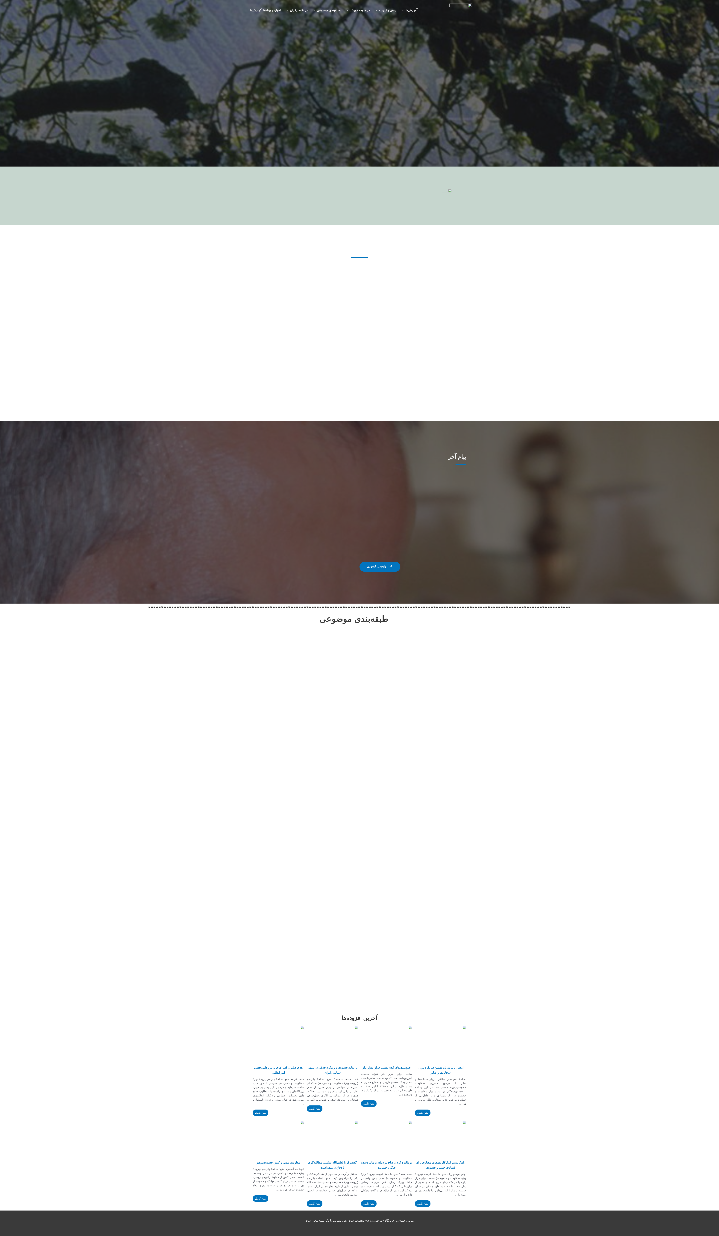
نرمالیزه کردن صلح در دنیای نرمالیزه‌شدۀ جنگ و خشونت (386, 1165)
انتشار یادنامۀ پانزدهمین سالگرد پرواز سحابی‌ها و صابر (440, 1070)
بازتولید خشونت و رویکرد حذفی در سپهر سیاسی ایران (332, 1070)
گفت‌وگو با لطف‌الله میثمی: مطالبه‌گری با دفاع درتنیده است (332, 1165)
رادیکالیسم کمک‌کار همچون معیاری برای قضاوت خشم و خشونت (440, 1165)
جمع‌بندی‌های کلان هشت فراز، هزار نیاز (386, 1067)
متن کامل (422, 1112)
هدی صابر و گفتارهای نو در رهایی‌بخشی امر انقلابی (278, 1070)
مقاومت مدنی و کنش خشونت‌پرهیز (278, 1162)
